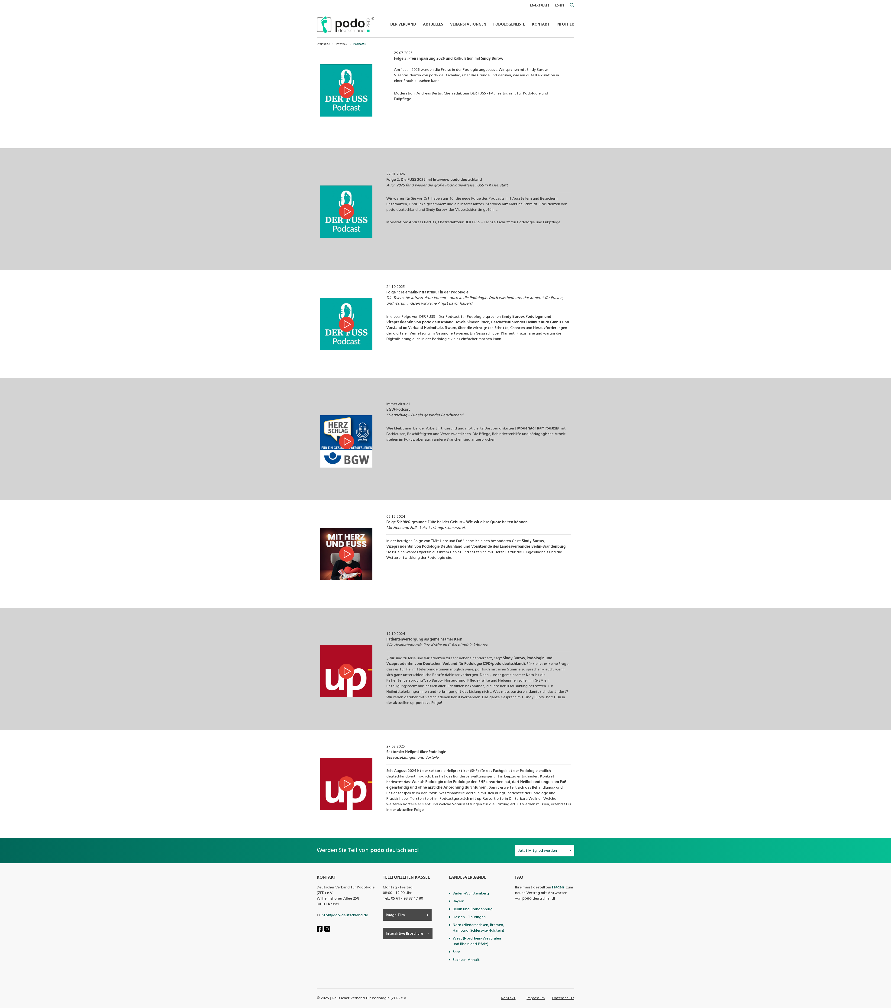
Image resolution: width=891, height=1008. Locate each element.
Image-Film (395, 915)
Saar (456, 952)
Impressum (535, 998)
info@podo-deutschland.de (344, 915)
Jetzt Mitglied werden (537, 851)
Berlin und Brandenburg (473, 909)
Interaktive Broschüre (404, 934)
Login (559, 5)
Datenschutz (563, 998)
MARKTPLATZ (539, 5)
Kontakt (508, 998)
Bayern (458, 901)
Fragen (558, 887)
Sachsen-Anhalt (466, 960)
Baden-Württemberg (471, 893)
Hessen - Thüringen (469, 917)
